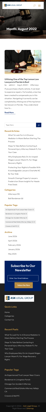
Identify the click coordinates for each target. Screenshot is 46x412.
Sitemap (30, 408)
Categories (9, 316)
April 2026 (12, 240)
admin (11, 85)
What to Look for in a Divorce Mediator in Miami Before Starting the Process (24, 138)
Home (7, 312)
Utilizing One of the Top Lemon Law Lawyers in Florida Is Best (22, 80)
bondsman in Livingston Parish (16, 214)
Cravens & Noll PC (12, 226)
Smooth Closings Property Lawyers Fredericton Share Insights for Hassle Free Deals (24, 181)
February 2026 (14, 245)
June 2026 (12, 236)
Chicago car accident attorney (16, 218)
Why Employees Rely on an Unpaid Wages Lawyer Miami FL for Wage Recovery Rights (23, 159)
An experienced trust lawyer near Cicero (20, 209)
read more (9, 112)
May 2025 (12, 254)
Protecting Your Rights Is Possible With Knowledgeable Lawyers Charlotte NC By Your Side (24, 170)
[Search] (38, 125)
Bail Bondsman (14, 198)
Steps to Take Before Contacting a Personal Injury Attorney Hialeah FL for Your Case (24, 149)
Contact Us (9, 320)
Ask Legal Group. (30, 406)
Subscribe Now (23, 285)
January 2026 (14, 249)
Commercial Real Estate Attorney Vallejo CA (20, 222)
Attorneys (34, 85)
